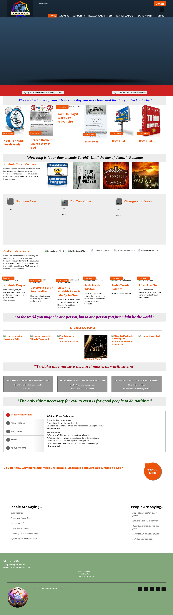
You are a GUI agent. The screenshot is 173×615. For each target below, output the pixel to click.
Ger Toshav (16, 431)
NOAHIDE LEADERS (123, 16)
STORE (161, 16)
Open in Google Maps (85, 576)
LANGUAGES (44, 3)
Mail (164, 589)
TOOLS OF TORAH (18, 448)
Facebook (146, 589)
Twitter (140, 589)
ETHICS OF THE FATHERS (21, 415)
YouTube (158, 589)
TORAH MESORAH (18, 423)
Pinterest (152, 589)
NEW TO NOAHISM (144, 16)
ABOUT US (63, 16)
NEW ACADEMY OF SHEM (99, 16)
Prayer (14, 439)
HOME (53, 16)
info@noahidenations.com (19, 567)
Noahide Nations (49, 588)
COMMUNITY (78, 16)
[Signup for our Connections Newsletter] (129, 92)
